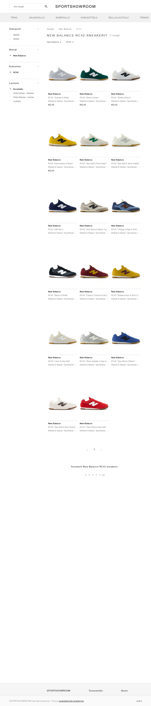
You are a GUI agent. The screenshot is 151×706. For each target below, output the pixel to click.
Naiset (16, 39)
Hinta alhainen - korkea (23, 97)
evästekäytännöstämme (71, 701)
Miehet (16, 35)
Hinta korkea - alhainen (23, 93)
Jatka (139, 701)
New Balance (19, 55)
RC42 (15, 72)
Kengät (50, 29)
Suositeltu (18, 89)
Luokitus (17, 101)
